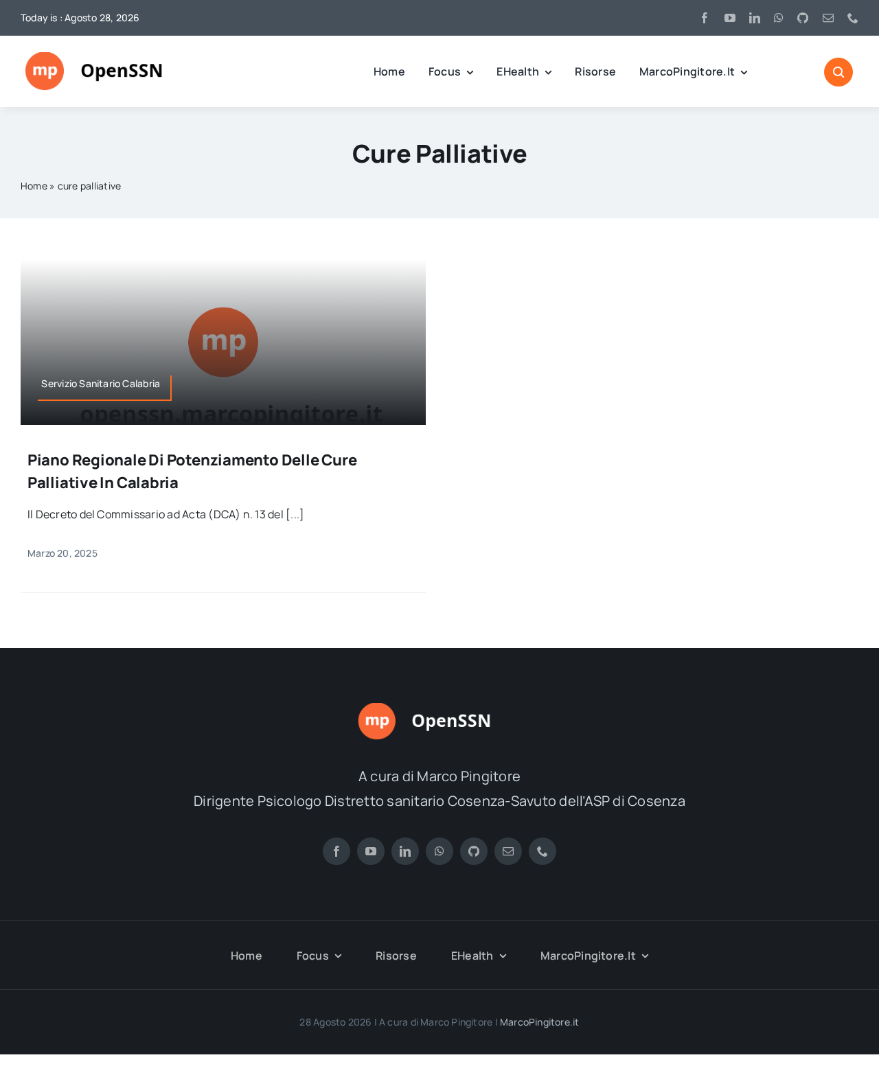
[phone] (852, 17)
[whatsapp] (779, 17)
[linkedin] (754, 17)
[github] (802, 17)
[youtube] (729, 17)
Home (34, 185)
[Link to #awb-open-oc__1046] (838, 72)
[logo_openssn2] (439, 708)
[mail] (828, 17)
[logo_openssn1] (109, 57)
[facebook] (704, 17)
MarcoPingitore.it (540, 1021)
